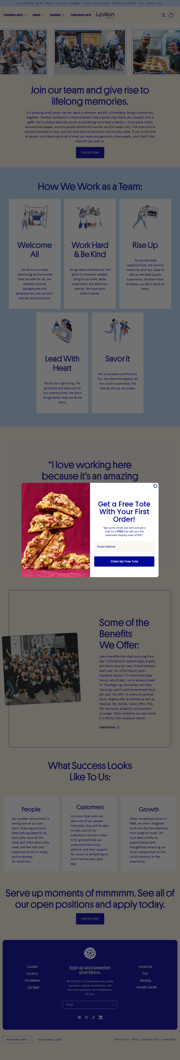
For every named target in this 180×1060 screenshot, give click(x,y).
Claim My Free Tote (124, 561)
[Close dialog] (155, 486)
